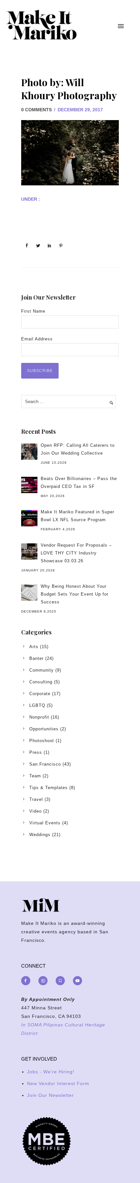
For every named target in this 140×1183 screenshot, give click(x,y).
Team (35, 775)
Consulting (40, 681)
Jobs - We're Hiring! (50, 1071)
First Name (33, 311)
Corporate (39, 693)
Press (35, 752)
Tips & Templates (48, 787)
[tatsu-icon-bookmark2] (62, 980)
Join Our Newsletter (50, 1095)
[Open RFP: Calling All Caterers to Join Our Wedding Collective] (29, 452)
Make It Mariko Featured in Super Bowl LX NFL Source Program (77, 515)
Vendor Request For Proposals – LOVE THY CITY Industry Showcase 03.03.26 (76, 553)
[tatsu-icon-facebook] (27, 980)
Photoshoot (41, 740)
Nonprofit (39, 717)
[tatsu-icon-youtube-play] (77, 980)
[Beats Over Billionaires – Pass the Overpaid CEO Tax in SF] (29, 485)
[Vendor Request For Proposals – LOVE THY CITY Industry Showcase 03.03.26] (29, 551)
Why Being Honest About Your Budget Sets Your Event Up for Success (74, 594)
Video (35, 811)
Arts (33, 646)
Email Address (37, 338)
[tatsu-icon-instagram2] (44, 980)
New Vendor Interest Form (58, 1083)
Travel (36, 799)
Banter (36, 658)
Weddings (39, 834)
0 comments (36, 109)
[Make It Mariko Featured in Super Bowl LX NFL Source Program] (29, 518)
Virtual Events (45, 822)
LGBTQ (37, 705)
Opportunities (44, 728)
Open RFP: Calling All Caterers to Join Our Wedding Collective (78, 449)
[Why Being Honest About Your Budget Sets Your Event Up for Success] (29, 592)
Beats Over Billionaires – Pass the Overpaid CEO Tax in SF (79, 482)
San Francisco (45, 764)
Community (41, 670)
